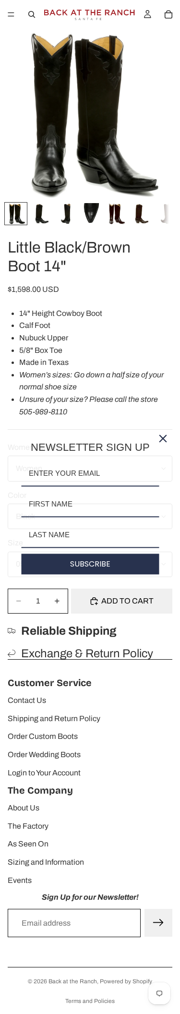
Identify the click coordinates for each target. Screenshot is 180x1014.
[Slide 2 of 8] (40, 213)
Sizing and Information (46, 862)
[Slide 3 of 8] (65, 213)
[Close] (162, 438)
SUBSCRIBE (90, 563)
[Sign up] (158, 923)
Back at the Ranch (72, 981)
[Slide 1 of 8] (15, 213)
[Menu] (11, 14)
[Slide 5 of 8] (115, 213)
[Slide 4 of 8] (90, 213)
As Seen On (28, 844)
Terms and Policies (90, 1001)
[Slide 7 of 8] (165, 213)
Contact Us (27, 700)
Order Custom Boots (43, 736)
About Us (23, 808)
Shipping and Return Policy (54, 718)
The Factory (28, 826)
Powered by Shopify (126, 981)
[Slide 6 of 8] (140, 213)
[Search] (31, 14)
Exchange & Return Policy (87, 653)
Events (20, 880)
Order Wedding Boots (44, 754)
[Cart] (168, 14)
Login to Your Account (44, 773)
